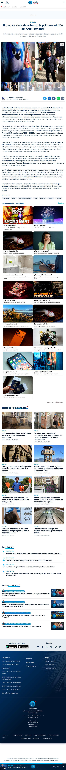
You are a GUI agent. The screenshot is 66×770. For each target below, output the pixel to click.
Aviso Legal (28, 735)
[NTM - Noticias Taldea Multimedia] (33, 747)
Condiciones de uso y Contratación (30, 738)
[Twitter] (45, 98)
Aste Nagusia (5, 7)
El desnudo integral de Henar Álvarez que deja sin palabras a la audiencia (30, 567)
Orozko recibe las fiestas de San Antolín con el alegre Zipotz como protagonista (15, 500)
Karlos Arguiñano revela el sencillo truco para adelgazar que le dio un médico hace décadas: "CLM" (33, 574)
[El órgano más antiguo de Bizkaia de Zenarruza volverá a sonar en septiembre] (17, 420)
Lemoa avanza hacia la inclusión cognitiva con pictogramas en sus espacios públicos (15, 531)
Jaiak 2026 (23, 7)
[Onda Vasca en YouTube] (47, 647)
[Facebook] (54, 98)
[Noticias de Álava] (43, 747)
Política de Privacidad (40, 735)
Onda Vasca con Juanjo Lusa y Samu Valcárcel (11, 678)
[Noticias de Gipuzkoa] (19, 747)
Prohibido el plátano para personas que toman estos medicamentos (29, 560)
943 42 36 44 (34, 718)
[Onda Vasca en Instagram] (51, 647)
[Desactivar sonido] (58, 766)
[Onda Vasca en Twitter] (38, 647)
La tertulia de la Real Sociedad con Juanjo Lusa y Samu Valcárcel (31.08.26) (23, 616)
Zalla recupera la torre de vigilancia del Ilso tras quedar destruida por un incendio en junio (48, 468)
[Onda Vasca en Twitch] (56, 647)
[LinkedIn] (49, 98)
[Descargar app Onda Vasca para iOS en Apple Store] (23, 647)
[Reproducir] (54, 594)
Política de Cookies (53, 735)
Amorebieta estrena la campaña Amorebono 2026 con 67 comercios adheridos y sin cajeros (48, 500)
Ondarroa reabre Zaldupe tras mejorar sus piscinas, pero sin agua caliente (48, 531)
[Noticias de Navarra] (57, 747)
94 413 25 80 (34, 713)
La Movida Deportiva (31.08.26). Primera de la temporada (21, 626)
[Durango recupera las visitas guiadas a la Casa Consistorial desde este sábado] (17, 453)
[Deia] (5, 747)
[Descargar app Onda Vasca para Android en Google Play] (11, 647)
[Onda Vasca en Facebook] (42, 647)
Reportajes (30, 662)
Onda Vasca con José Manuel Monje (11, 673)
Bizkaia (4, 431)
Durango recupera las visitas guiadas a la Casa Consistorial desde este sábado (17, 468)
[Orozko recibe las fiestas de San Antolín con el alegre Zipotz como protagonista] (17, 484)
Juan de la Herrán (50, 661)
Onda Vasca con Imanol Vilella (11, 686)
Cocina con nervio (50, 668)
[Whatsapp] (58, 98)
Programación (31, 666)
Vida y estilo (10, 551)
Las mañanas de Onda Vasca (11, 661)
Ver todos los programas (10, 693)
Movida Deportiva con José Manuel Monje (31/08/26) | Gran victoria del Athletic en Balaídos (26, 594)
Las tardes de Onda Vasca (10, 665)
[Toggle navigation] (2, 2)
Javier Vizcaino (49, 665)
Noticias (29, 659)
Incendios (14, 7)
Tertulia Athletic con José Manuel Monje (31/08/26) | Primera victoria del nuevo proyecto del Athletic (25, 605)
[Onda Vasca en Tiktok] (60, 646)
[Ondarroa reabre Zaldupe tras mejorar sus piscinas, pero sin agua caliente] (49, 515)
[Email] (62, 98)
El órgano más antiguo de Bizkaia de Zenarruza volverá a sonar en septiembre (16, 435)
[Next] (62, 62)
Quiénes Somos (18, 735)
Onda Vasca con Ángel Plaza (11, 689)
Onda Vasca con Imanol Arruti (11, 683)
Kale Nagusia (6, 668)
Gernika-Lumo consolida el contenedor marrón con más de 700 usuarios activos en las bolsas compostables (48, 436)
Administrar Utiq (47, 738)
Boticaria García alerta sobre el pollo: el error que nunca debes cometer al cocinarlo (33, 554)
